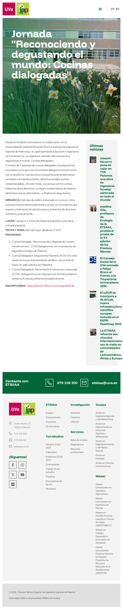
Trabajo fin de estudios (53, 470)
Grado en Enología (100, 457)
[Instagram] (22, 465)
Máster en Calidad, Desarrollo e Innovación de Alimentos (103, 536)
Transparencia (53, 417)
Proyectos (51, 421)
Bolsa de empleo (79, 440)
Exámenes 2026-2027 (54, 458)
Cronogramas (52, 464)
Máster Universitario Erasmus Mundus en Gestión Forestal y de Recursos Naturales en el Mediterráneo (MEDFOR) (104, 560)
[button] (100, 9)
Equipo (49, 412)
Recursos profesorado (77, 451)
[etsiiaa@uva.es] (84, 383)
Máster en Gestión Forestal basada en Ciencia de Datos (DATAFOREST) (105, 519)
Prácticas (50, 476)
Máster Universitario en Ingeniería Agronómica (103, 489)
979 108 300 (67, 383)
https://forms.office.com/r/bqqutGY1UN (50, 286)
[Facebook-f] (13, 465)
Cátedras (75, 417)
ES (117, 9)
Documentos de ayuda (54, 483)
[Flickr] (13, 484)
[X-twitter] (13, 475)
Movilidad (51, 488)
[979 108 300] (49, 383)
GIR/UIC (75, 421)
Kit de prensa (52, 426)
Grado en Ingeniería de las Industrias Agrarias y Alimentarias (104, 430)
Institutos (75, 412)
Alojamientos (77, 444)
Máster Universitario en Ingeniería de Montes (103, 503)
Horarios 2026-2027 (53, 446)
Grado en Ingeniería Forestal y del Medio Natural (105, 446)
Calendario (51, 452)
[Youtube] (22, 475)
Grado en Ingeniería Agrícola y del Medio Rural (105, 416)
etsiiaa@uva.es (104, 383)
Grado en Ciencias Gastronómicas (105, 464)
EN (112, 9)
